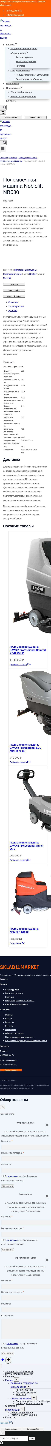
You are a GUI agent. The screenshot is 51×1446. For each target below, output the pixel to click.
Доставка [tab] (12, 311)
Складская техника (12, 274)
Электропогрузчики (26, 61)
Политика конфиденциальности (19, 1037)
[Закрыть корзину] (2, 1107)
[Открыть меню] (3, 149)
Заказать (14, 284)
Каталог (8, 1018)
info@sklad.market (15, 15)
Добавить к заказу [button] (18, 664)
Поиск (32, 1439)
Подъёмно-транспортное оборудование (24, 1385)
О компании (12, 83)
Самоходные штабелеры (29, 79)
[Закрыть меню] (0, 1366)
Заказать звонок (11, 117)
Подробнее (15, 943)
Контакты (11, 101)
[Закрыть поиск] (2, 1433)
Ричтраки (21, 66)
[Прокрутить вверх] (2, 1360)
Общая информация (21, 92)
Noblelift (33, 274)
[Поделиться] (36, 3)
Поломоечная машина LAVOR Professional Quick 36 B (26, 845)
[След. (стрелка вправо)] (46, 723)
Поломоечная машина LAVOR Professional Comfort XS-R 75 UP (28, 650)
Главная (9, 1015)
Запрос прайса (35, 117)
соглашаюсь (12, 1176)
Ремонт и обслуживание (23, 96)
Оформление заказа (14, 1033)
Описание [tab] (13, 302)
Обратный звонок (14, 296)
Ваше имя (6, 1141)
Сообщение (7, 1315)
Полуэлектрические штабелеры (32, 75)
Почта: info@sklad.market (19, 1374)
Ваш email (6, 1164)
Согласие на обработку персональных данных (26, 1041)
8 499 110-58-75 (14, 11)
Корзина (9, 1026)
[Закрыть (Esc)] (42, 3)
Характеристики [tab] (16, 306)
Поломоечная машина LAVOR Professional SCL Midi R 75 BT (25, 747)
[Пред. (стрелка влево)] (4, 723)
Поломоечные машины (25, 270)
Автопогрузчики (24, 57)
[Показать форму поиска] (3, 107)
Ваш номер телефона (12, 1153)
